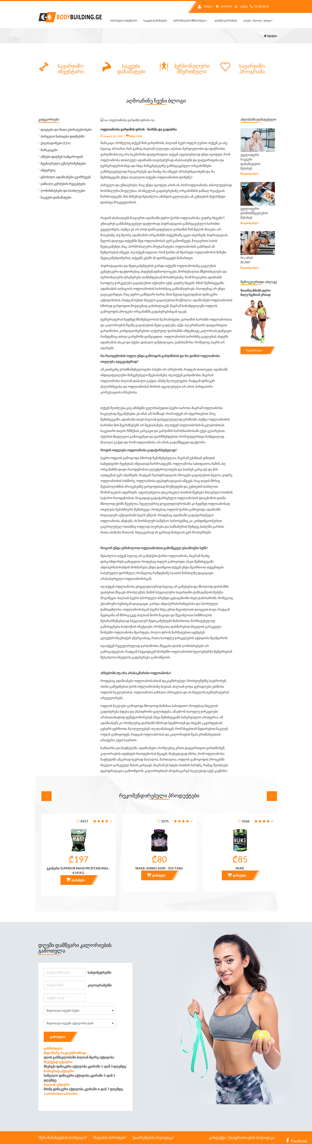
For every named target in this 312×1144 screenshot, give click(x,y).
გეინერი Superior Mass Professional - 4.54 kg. (79, 870)
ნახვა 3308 (135, 136)
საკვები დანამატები (155, 20)
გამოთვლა (58, 1036)
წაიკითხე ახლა (249, 173)
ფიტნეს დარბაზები (226, 20)
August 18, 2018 (112, 136)
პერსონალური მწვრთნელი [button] (190, 20)
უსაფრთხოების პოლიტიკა (251, 1137)
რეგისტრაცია (254, 350)
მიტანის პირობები (109, 1137)
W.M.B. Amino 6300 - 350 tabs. (159, 868)
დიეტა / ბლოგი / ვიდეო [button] (257, 20)
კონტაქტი (217, 1137)
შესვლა (208, 6)
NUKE (240, 868)
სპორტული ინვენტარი (123, 20)
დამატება (78, 880)
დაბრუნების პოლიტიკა (153, 1137)
